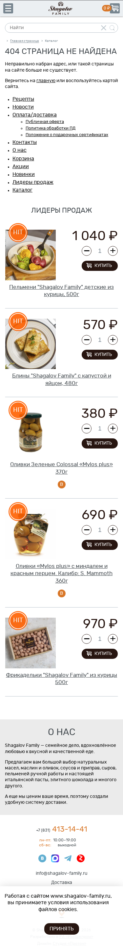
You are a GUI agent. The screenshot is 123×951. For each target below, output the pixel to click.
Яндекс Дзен (81, 858)
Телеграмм (68, 858)
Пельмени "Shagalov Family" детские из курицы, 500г (61, 290)
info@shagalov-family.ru (61, 873)
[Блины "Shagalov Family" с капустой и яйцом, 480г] (30, 344)
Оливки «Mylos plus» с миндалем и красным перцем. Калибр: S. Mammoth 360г (61, 573)
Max (55, 858)
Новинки (23, 174)
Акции (20, 166)
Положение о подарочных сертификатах (67, 135)
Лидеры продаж (32, 182)
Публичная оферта (45, 122)
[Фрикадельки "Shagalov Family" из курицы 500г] (30, 643)
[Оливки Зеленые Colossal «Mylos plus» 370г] (30, 432)
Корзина (115, 8)
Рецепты (23, 99)
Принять (62, 928)
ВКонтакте (42, 858)
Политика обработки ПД (50, 128)
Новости (23, 107)
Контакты (24, 142)
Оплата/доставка (34, 114)
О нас (19, 150)
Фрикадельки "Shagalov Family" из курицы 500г (61, 678)
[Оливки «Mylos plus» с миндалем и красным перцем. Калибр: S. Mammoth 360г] (30, 534)
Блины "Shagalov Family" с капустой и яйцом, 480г (61, 379)
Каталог (22, 190)
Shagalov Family (61, 8)
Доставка (61, 882)
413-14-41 (61, 829)
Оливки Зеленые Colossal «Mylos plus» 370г (61, 468)
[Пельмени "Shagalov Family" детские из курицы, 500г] (30, 255)
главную (45, 81)
